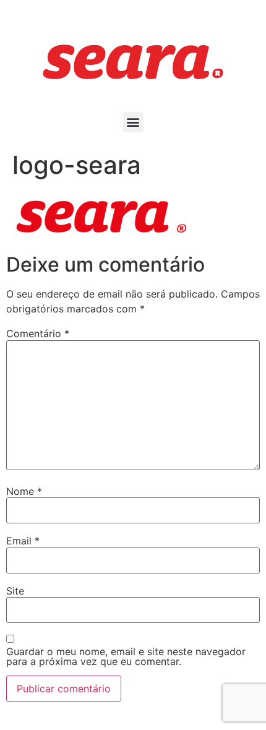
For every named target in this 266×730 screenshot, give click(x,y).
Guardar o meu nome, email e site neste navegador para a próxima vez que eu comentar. (126, 656)
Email (23, 541)
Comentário (37, 333)
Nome (24, 491)
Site (15, 591)
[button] (133, 122)
